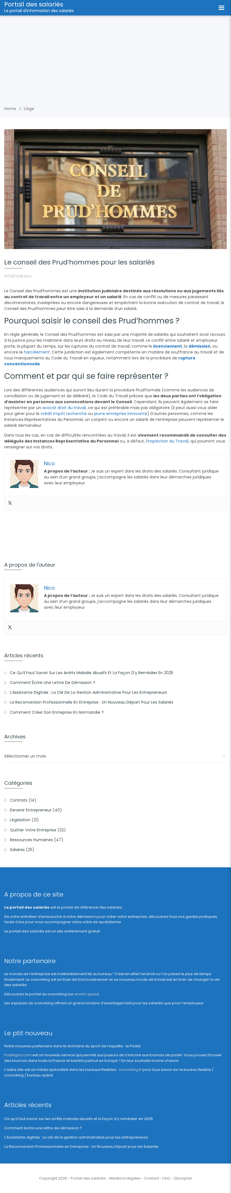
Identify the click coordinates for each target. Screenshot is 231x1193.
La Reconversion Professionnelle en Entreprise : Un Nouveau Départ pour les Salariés (91, 702)
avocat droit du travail (64, 407)
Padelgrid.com (18, 1055)
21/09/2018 (13, 276)
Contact (151, 1178)
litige (29, 108)
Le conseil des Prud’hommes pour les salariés (79, 262)
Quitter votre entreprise (33, 830)
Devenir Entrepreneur (31, 810)
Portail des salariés (33, 4)
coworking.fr (130, 1069)
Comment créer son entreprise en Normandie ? (57, 712)
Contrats (18, 800)
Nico (28, 276)
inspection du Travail (168, 441)
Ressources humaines (31, 840)
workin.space (86, 994)
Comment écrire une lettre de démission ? (52, 682)
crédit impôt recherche (64, 413)
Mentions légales (125, 1178)
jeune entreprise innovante (120, 413)
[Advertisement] (115, 57)
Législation (20, 820)
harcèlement (37, 352)
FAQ (166, 1178)
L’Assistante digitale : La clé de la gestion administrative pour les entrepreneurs (88, 692)
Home (10, 108)
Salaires (17, 849)
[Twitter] (9, 503)
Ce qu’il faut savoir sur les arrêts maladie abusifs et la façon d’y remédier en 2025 (91, 673)
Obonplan (183, 1178)
